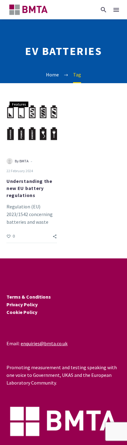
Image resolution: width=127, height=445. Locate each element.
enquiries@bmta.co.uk (44, 343)
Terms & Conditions (28, 297)
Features (19, 104)
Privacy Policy (22, 304)
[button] (103, 10)
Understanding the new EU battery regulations (29, 188)
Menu (116, 9)
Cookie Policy (21, 312)
